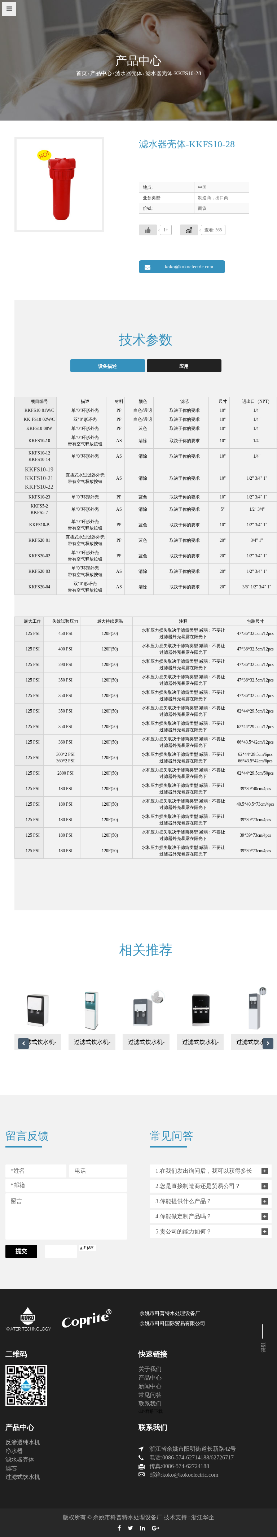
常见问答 (150, 1395)
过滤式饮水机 (22, 1477)
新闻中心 (150, 1386)
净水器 (14, 1451)
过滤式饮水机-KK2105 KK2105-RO (92, 1044)
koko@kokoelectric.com (189, 266)
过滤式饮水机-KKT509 (146, 1044)
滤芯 (11, 1468)
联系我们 (150, 1404)
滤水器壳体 (128, 73)
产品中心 (101, 73)
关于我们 (150, 1369)
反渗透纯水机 (22, 1442)
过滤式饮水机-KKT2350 (200, 1044)
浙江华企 (202, 1517)
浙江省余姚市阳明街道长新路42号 (192, 1449)
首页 (81, 73)
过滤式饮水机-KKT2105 (38, 1044)
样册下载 (154, 1411)
